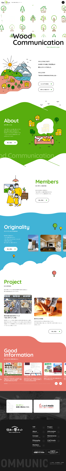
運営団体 (62, 462)
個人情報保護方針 (57, 462)
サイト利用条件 (52, 462)
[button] (56, 383)
